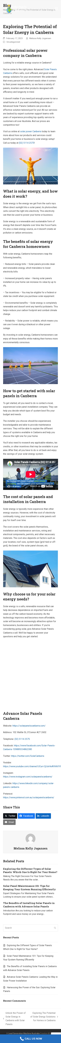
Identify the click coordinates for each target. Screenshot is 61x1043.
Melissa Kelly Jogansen (40, 38)
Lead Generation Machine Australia (24, 1033)
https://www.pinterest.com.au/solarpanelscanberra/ (28, 797)
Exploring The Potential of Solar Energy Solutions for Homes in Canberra (42, 1017)
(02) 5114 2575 (26, 142)
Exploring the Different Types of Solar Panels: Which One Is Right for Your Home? (30, 870)
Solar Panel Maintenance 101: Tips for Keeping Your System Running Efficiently (29, 887)
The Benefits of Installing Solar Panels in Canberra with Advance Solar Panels (29, 904)
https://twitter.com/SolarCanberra (27, 756)
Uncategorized (13, 42)
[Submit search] (55, 927)
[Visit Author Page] (30, 838)
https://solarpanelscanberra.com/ (29, 725)
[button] (56, 8)
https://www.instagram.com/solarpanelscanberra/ (27, 776)
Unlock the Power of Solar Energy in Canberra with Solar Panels (14, 1019)
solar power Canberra (30, 131)
